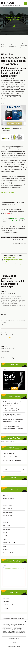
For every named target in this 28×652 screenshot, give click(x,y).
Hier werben (6, 598)
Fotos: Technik (6, 529)
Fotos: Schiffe (6, 525)
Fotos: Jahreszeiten (8, 512)
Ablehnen (14, 642)
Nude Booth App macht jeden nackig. (12, 460)
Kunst (4, 546)
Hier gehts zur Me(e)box (7, 192)
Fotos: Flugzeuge (7, 505)
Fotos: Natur (6, 519)
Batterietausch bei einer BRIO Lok (12, 457)
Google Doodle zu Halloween (12, 261)
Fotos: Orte (5, 522)
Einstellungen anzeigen (14, 646)
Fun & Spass (6, 536)
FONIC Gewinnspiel (9, 257)
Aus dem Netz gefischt (8, 498)
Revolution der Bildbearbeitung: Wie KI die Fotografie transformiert (13, 409)
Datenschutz (17, 649)
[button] (25, 621)
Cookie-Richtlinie (10, 649)
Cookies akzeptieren (14, 638)
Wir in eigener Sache (8, 553)
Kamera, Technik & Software (10, 542)
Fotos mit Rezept (7, 502)
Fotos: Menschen (7, 515)
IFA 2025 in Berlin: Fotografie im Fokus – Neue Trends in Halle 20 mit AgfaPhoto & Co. (13, 403)
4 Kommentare (23, 45)
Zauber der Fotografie (8, 453)
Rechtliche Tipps (7, 549)
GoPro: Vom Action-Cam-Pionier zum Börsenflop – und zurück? (12, 415)
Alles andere (6, 495)
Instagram (5, 539)
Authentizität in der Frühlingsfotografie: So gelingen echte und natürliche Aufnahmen (13, 421)
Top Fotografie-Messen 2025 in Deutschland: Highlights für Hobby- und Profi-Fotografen (13, 428)
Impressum (5, 608)
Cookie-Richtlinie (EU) (8, 604)
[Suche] (23, 469)
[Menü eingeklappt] (25, 3)
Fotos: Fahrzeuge (7, 508)
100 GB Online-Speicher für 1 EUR (13, 259)
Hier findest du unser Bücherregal (12, 264)
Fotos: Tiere (6, 532)
